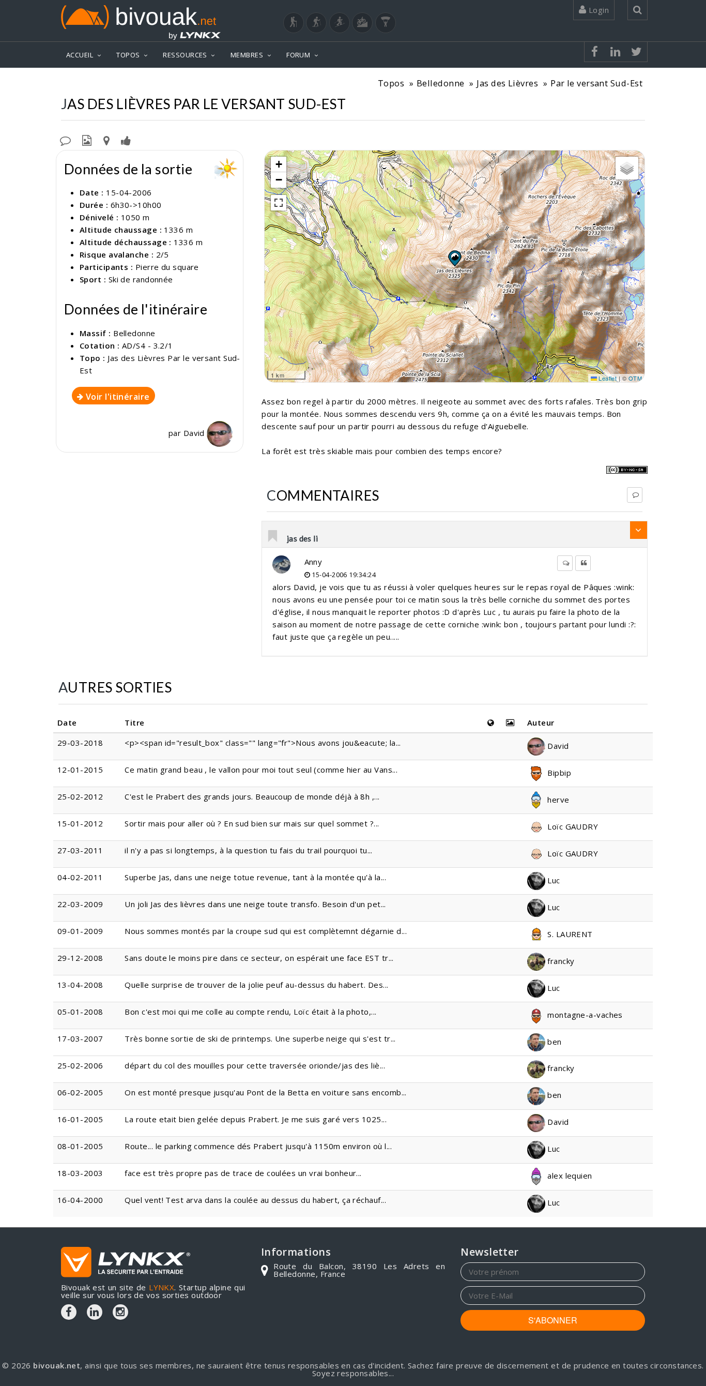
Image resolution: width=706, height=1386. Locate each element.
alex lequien (568, 1175)
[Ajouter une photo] (87, 139)
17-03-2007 (80, 1038)
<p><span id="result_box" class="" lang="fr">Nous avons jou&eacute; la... (263, 742)
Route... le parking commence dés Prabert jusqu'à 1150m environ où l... (258, 1146)
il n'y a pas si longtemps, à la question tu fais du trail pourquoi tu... (248, 850)
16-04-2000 (80, 1200)
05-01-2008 (80, 1011)
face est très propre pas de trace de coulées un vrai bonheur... (243, 1173)
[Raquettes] (316, 22)
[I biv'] (126, 139)
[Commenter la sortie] (65, 139)
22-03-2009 (80, 904)
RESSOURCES (185, 54)
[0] (273, 536)
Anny (313, 561)
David (195, 433)
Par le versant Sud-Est (596, 83)
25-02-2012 (80, 796)
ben (553, 1041)
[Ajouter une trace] (106, 139)
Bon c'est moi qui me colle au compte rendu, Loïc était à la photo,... (250, 1011)
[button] (454, 258)
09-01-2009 (80, 931)
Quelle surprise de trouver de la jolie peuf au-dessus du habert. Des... (256, 985)
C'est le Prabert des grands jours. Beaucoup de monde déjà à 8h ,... (252, 796)
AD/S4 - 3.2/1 (147, 345)
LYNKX (161, 1287)
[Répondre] (634, 495)
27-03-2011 (80, 850)
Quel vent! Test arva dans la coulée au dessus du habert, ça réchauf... (255, 1200)
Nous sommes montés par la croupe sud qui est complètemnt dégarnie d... (266, 931)
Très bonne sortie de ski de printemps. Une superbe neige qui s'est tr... (260, 1038)
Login (597, 10)
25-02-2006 (80, 1065)
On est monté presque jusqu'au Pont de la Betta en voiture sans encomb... (265, 1092)
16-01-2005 (80, 1119)
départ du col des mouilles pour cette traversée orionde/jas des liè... (255, 1065)
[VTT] (362, 22)
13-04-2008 (80, 985)
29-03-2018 (80, 742)
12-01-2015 (80, 769)
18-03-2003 (80, 1173)
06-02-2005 (80, 1092)
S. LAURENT (569, 934)
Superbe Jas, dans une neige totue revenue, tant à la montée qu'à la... (255, 877)
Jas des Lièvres (507, 83)
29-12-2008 (80, 958)
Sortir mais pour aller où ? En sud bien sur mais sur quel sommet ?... (252, 823)
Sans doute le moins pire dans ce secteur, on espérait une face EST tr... (259, 958)
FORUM (298, 54)
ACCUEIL (79, 54)
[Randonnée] (293, 22)
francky (560, 961)
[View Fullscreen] (278, 202)
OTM (635, 378)
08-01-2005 (80, 1146)
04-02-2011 (80, 877)
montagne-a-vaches (584, 1015)
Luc (552, 880)
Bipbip (558, 772)
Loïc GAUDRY (571, 826)
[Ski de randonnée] (339, 22)
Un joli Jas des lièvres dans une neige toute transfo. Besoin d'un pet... (255, 904)
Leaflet (607, 378)
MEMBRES (247, 54)
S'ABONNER (552, 1320)
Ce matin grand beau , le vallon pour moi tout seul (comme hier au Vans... (261, 769)
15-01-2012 (80, 823)
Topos (391, 83)
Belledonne (441, 83)
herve (557, 799)
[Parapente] (385, 22)
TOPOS (128, 54)
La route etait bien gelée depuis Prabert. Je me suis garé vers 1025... (256, 1119)
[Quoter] (583, 563)
